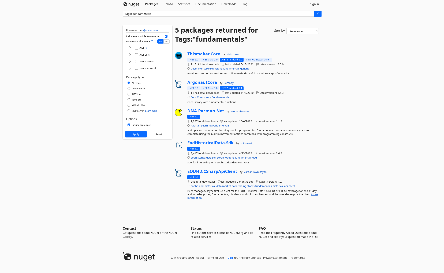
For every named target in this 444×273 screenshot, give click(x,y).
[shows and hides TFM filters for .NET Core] (130, 54)
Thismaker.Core (203, 54)
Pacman (195, 125)
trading (242, 186)
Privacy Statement (275, 258)
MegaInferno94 (240, 111)
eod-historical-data (210, 186)
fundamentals (231, 68)
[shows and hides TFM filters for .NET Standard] (130, 61)
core (206, 68)
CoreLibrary (204, 97)
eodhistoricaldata (201, 157)
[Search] (318, 14)
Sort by (279, 30)
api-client (289, 186)
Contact (129, 228)
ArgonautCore (202, 82)
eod (254, 157)
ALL (160, 41)
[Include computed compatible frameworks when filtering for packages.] (166, 36)
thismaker (197, 68)
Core (193, 97)
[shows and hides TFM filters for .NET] (130, 48)
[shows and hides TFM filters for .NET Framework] (130, 68)
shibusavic (246, 143)
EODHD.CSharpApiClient (212, 171)
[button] (144, 30)
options (229, 157)
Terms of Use (215, 258)
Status (196, 228)
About (200, 258)
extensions (215, 68)
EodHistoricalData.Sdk (210, 143)
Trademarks (297, 258)
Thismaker (233, 54)
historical (278, 186)
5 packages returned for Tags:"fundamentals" (216, 34)
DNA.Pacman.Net (205, 111)
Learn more (152, 30)
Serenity (229, 82)
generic (244, 68)
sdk (214, 157)
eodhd (194, 186)
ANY (166, 41)
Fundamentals (220, 97)
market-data (229, 186)
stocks (221, 157)
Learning (206, 125)
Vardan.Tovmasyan (255, 172)
